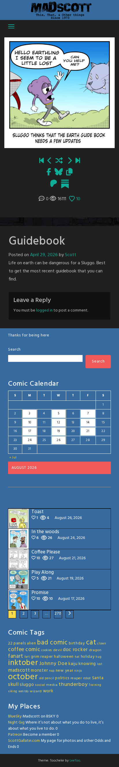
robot (87, 678)
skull (13, 684)
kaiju (73, 663)
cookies (46, 650)
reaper (76, 678)
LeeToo (75, 761)
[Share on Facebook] (49, 172)
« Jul (13, 457)
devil (57, 650)
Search (14, 350)
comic (32, 649)
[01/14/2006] (41, 161)
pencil (49, 678)
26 (58, 440)
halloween (64, 656)
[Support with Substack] (65, 184)
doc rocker (75, 650)
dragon (95, 650)
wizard (36, 691)
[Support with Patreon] (53, 184)
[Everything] (49, 161)
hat (77, 657)
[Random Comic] (59, 161)
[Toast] (77, 161)
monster (39, 670)
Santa (98, 678)
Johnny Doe (53, 664)
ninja (78, 670)
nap (52, 670)
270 (58, 613)
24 (29, 440)
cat (91, 642)
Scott (70, 255)
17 (29, 431)
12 (58, 422)
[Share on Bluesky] (59, 172)
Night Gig (16, 722)
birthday (77, 643)
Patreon (15, 734)
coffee (16, 649)
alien (31, 643)
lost (100, 664)
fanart (15, 656)
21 (88, 431)
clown (101, 643)
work (48, 691)
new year (64, 670)
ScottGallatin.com (24, 740)
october (23, 677)
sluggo (27, 684)
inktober (23, 663)
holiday (88, 656)
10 (29, 422)
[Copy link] (69, 172)
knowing (87, 663)
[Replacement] (69, 161)
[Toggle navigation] (11, 26)
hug (98, 657)
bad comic (52, 642)
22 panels (17, 643)
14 (88, 422)
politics (62, 678)
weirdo (23, 691)
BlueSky (15, 716)
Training (95, 685)
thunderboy (73, 684)
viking (12, 691)
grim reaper (42, 656)
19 (58, 431)
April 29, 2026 (44, 255)
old (41, 678)
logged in (44, 310)
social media (46, 685)
